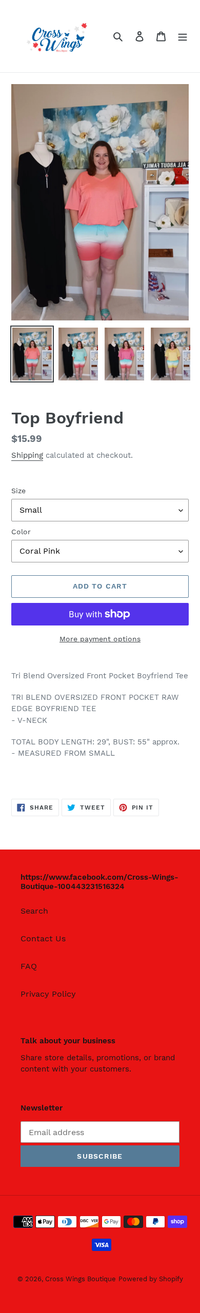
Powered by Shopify (150, 1279)
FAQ (29, 966)
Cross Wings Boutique (80, 1279)
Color (21, 532)
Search (34, 911)
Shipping (27, 455)
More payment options (100, 639)
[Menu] (182, 36)
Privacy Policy (48, 994)
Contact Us (43, 938)
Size (18, 491)
